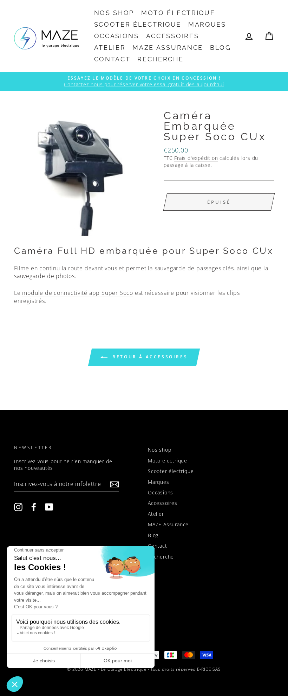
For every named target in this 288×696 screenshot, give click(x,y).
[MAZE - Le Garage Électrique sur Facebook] (34, 507)
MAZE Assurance (167, 47)
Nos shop (114, 12)
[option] (144, 81)
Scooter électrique (138, 24)
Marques (207, 24)
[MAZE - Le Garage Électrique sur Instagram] (18, 507)
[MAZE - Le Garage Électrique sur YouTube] (49, 507)
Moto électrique (178, 12)
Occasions (116, 36)
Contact (112, 59)
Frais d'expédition (196, 158)
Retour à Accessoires (149, 357)
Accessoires (172, 36)
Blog (220, 47)
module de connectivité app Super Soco (77, 293)
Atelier (110, 47)
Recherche (160, 59)
